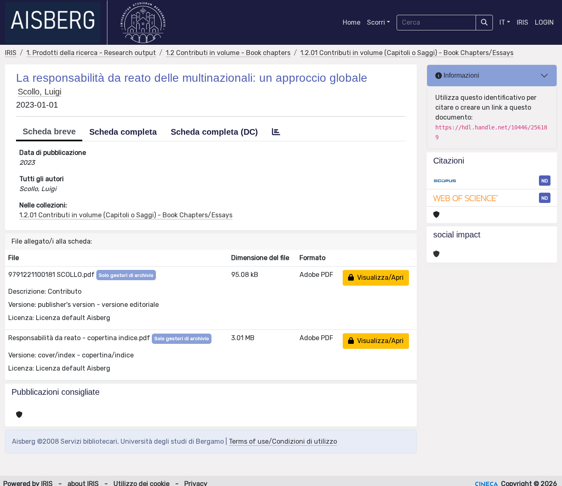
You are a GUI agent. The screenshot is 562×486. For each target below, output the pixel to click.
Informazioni (460, 75)
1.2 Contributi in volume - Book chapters (228, 53)
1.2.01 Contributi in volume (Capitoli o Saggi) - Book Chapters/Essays (406, 53)
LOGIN (544, 22)
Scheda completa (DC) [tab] (214, 131)
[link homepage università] (143, 22)
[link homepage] (56, 22)
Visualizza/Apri (379, 277)
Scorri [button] (376, 22)
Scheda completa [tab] (123, 131)
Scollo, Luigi (39, 91)
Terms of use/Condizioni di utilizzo (283, 441)
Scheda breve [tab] (49, 131)
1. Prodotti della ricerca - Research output (91, 53)
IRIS (522, 22)
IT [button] (502, 22)
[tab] (276, 132)
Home (351, 22)
